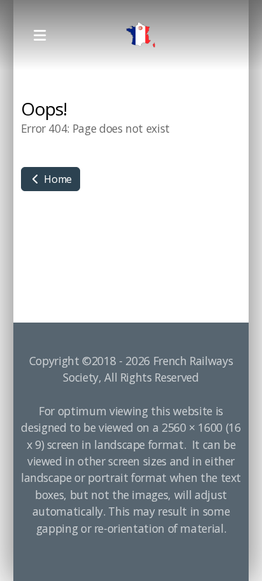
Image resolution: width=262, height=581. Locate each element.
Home (57, 179)
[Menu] (39, 35)
